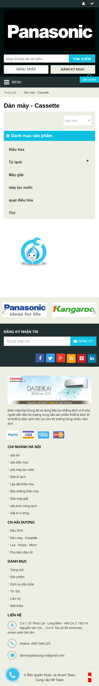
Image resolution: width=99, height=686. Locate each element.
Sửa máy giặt (19, 498)
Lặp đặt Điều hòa (22, 484)
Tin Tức (15, 591)
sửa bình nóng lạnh (23, 506)
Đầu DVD (16, 530)
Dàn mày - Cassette (23, 537)
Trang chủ (10, 92)
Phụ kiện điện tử (21, 552)
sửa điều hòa (19, 462)
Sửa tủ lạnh (18, 476)
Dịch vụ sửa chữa (22, 584)
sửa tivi (15, 455)
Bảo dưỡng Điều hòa (24, 491)
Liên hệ (15, 598)
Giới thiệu (16, 605)
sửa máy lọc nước (22, 469)
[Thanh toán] (91, 4)
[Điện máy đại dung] (49, 31)
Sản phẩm (17, 576)
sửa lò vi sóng (19, 513)
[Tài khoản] (82, 4)
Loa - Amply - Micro (23, 545)
